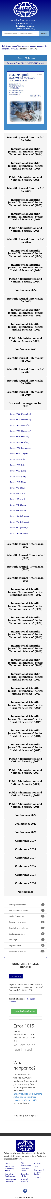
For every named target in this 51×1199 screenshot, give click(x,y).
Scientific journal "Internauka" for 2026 (25, 139)
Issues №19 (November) (20, 425)
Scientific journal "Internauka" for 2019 (25, 393)
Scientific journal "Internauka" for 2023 (25, 300)
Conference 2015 (25, 874)
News (36, 1166)
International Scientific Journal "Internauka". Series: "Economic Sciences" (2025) (25, 202)
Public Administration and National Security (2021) (25, 771)
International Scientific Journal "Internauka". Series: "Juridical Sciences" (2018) (25, 733)
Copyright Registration (10, 1175)
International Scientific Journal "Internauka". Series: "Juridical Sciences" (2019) (25, 719)
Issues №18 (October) (19, 436)
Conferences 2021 (25, 823)
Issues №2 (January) (19, 527)
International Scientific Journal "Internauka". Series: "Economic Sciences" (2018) (25, 648)
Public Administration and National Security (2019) (25, 794)
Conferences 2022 (25, 815)
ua (27, 23)
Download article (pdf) (25, 1011)
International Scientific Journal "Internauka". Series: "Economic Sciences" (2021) (25, 606)
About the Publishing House (9, 1168)
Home (7, 1163)
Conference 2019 (25, 840)
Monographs (25, 891)
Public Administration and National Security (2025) (25, 229)
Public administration (26, 910)
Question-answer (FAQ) (25, 28)
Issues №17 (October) (19, 442)
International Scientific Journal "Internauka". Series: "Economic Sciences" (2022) (25, 592)
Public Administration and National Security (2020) (25, 783)
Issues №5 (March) (18, 510)
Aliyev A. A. (16, 976)
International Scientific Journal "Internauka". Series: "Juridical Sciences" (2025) (25, 216)
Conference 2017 (25, 857)
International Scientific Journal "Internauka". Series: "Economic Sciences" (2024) (25, 253)
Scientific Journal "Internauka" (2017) (25, 545)
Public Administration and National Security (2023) (25, 339)
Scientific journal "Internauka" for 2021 (25, 370)
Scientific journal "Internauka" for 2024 (25, 240)
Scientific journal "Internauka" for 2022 (25, 359)
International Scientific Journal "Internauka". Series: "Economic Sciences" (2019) (25, 634)
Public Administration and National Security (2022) (25, 760)
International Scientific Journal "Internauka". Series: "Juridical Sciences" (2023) (25, 326)
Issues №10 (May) (18, 482)
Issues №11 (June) (18, 476)
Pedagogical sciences (26, 922)
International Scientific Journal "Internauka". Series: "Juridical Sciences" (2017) (25, 747)
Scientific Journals (25, 1180)
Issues (32, 45)
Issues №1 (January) (19, 533)
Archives (37, 1163)
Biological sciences (26, 904)
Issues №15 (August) (19, 453)
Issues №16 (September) (20, 448)
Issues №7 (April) (17, 499)
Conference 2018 (25, 849)
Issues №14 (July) (17, 459)
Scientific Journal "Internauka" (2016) (25, 556)
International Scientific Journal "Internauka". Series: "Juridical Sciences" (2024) (25, 267)
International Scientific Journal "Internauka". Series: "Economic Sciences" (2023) (25, 312)
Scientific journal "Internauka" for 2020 (25, 382)
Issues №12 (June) (18, 470)
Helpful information (25, 25)
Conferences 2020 (25, 832)
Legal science (26, 945)
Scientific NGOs (25, 1175)
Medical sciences (26, 916)
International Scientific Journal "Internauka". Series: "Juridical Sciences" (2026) (25, 165)
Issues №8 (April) (17, 493)
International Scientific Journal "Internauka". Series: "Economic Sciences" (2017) (25, 662)
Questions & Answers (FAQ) (39, 1172)
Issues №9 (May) (17, 487)
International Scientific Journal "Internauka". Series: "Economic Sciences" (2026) (25, 151)
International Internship (10, 1180)
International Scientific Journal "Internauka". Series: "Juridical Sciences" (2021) (25, 690)
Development (25, 1197)
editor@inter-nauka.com (25, 20)
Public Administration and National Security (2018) (25, 805)
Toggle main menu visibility (26, 39)
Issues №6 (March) (18, 504)
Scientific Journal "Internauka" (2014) (25, 579)
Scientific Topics (25, 1169)
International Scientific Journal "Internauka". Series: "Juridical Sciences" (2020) (25, 704)
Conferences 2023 (25, 349)
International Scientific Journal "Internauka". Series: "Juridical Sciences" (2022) (25, 676)
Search (44, 33)
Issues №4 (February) (19, 516)
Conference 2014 (25, 883)
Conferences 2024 (25, 290)
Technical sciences (26, 933)
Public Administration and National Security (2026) (25, 178)
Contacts (37, 1177)
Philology (26, 939)
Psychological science (26, 928)
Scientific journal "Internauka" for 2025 (25, 190)
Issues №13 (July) (17, 465)
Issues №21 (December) (20, 419)
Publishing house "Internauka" (15, 45)
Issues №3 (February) (19, 521)
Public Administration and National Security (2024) (25, 280)
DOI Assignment (26, 1164)
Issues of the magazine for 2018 (25, 404)
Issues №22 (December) (20, 414)
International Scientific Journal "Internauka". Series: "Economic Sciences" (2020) (25, 620)
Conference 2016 (25, 866)
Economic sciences (26, 951)
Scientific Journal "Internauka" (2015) (25, 568)
